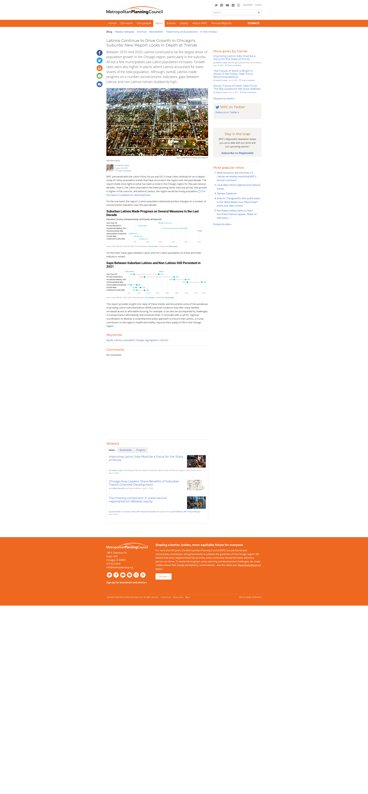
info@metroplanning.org (119, 567)
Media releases (124, 31)
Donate (254, 23)
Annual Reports (221, 23)
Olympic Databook (227, 193)
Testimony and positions (182, 31)
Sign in (187, 597)
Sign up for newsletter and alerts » (126, 582)
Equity (109, 340)
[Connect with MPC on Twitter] (216, 5)
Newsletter (248, 4)
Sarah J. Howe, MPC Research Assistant (140, 511)
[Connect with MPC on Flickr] (233, 5)
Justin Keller (116, 511)
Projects (140, 450)
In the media (208, 31)
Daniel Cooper (123, 165)
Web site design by (250, 597)
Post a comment (124, 171)
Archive (142, 31)
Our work (126, 23)
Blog (109, 31)
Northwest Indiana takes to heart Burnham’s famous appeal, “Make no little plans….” (237, 214)
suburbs (163, 340)
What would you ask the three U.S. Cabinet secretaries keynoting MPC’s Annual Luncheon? (236, 176)
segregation (151, 340)
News (112, 450)
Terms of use (166, 597)
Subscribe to (237, 153)
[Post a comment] (99, 84)
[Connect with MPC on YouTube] (227, 5)
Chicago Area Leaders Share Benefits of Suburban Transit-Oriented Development (144, 483)
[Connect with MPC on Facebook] (221, 5)
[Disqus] (157, 396)
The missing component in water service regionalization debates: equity (138, 499)
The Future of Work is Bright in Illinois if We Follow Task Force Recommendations (233, 74)
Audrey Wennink (117, 488)
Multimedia (126, 450)
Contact (258, 4)
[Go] (258, 12)
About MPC (199, 23)
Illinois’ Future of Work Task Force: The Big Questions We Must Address (237, 87)
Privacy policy (178, 597)
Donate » (163, 576)
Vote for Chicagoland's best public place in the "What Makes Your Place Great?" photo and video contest (238, 202)
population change (133, 340)
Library (184, 23)
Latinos (118, 340)
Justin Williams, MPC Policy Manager (185, 511)
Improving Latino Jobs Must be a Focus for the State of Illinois (146, 458)
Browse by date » (222, 224)
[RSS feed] (143, 574)
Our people (144, 23)
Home (112, 23)
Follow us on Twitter (226, 112)
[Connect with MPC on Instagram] (238, 5)
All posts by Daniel (223, 98)
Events (171, 23)
